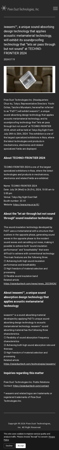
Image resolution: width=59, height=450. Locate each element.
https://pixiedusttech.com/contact (31, 386)
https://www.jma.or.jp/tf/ (26, 204)
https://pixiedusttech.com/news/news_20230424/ (30, 283)
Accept (21, 446)
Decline (9, 446)
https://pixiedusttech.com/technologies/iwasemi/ (30, 364)
